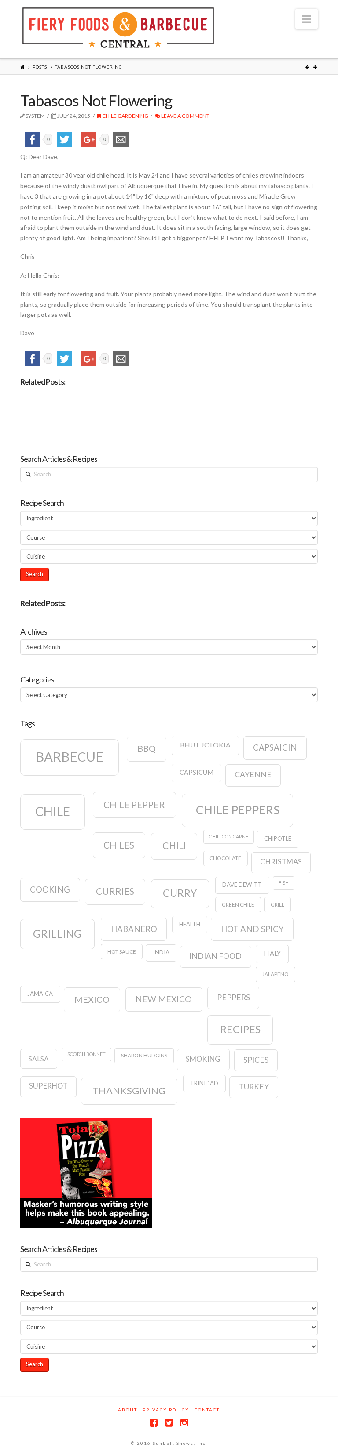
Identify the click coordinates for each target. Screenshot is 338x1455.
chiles (118, 845)
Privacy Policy (166, 1409)
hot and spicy (252, 929)
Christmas (281, 861)
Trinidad (204, 1083)
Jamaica (40, 993)
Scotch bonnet (86, 1054)
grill (277, 904)
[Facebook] (154, 1422)
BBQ (146, 748)
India (161, 952)
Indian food (215, 956)
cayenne (253, 774)
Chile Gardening (124, 115)
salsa (39, 1059)
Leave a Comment (184, 115)
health (189, 924)
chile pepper (134, 804)
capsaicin (275, 747)
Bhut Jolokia (205, 745)
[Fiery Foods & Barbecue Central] (118, 28)
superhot (48, 1085)
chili (174, 845)
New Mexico (164, 999)
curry (180, 893)
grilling (57, 933)
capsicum (196, 772)
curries (115, 891)
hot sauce (121, 951)
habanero (134, 929)
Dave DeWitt (242, 884)
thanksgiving (128, 1090)
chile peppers (237, 810)
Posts (40, 66)
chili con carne (228, 836)
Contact (207, 1409)
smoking (203, 1059)
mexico (92, 999)
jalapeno (275, 974)
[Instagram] (184, 1422)
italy (272, 953)
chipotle (277, 838)
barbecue (69, 756)
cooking (50, 889)
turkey (254, 1086)
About (127, 1409)
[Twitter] (169, 1422)
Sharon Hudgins (144, 1055)
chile (52, 811)
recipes (240, 1029)
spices (255, 1059)
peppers (233, 997)
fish (284, 882)
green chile (238, 904)
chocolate (225, 858)
